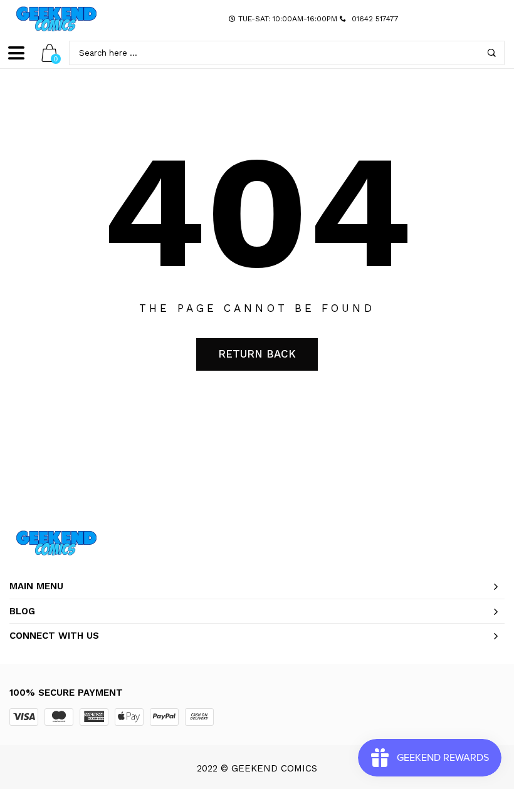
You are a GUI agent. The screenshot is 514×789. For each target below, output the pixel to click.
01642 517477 (375, 18)
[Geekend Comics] (56, 18)
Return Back (257, 354)
